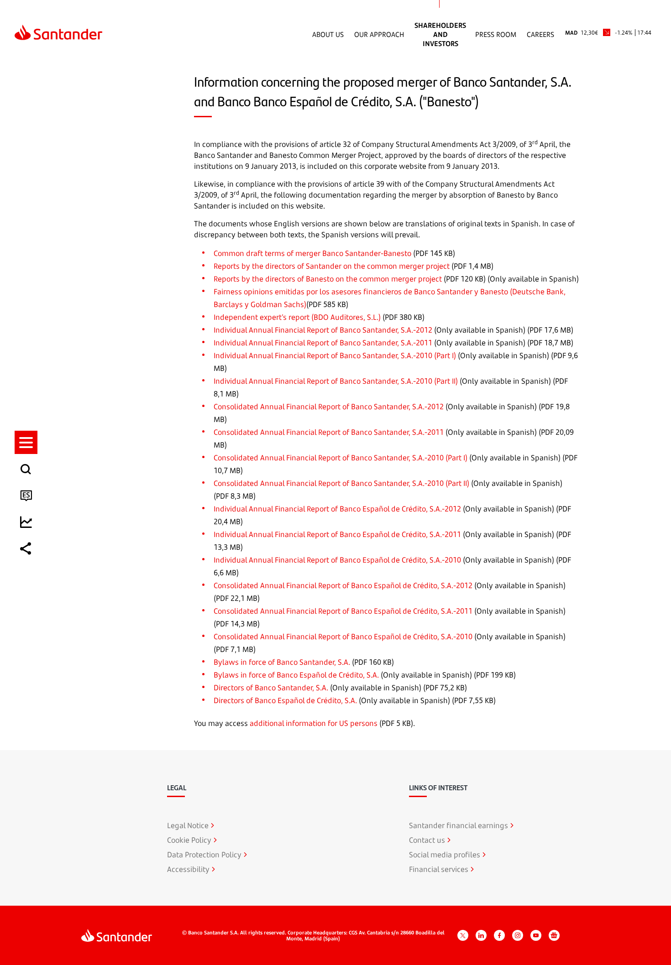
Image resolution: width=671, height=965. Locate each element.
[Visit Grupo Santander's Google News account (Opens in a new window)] (554, 935)
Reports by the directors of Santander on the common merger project (332, 266)
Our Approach (379, 34)
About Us (328, 34)
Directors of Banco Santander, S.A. (271, 688)
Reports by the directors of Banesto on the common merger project (328, 279)
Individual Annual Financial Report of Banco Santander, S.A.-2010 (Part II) (336, 381)
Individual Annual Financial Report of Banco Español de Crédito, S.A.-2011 (337, 534)
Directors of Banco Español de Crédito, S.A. (285, 700)
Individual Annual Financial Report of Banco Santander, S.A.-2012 (323, 330)
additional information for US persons (313, 723)
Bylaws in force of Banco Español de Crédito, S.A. (296, 675)
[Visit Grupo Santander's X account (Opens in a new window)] (462, 935)
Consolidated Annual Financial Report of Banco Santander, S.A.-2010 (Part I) (340, 458)
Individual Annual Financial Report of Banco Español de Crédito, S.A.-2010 (337, 560)
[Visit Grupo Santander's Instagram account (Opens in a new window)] (517, 935)
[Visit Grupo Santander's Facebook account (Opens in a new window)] (499, 935)
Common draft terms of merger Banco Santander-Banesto (312, 253)
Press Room (495, 34)
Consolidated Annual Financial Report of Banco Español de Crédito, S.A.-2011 (343, 611)
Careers (540, 34)
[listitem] (26, 442)
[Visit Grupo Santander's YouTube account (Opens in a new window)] (535, 935)
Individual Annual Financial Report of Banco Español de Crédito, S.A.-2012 (337, 509)
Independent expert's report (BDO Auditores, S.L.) (297, 317)
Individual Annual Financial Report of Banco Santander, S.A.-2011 (323, 343)
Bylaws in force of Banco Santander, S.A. (282, 662)
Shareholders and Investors (440, 34)
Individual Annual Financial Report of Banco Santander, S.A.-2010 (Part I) (335, 355)
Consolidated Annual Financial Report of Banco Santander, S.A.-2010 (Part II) (341, 483)
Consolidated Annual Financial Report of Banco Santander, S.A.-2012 (329, 407)
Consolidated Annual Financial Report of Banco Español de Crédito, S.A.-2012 (343, 585)
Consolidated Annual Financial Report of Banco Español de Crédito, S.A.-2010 (343, 636)
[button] (26, 442)
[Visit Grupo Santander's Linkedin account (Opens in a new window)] (481, 935)
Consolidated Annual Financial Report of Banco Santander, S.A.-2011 (329, 432)
